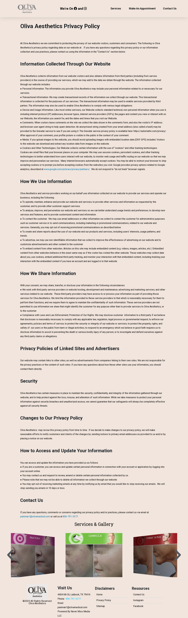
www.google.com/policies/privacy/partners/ (67, 169)
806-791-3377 (70, 516)
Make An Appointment (142, 8)
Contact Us (170, 8)
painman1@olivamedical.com (35, 516)
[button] (10, 555)
